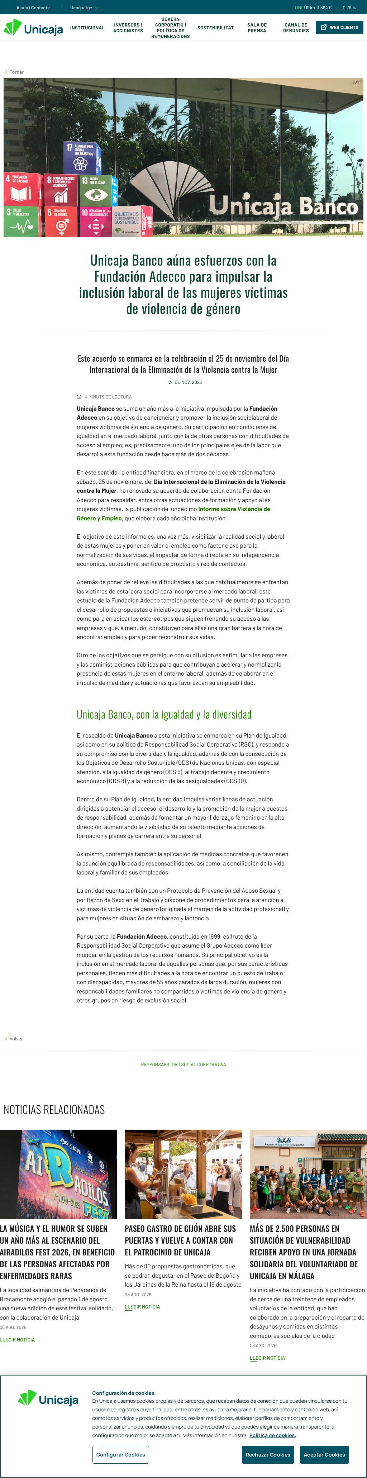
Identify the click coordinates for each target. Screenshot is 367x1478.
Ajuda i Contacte (33, 7)
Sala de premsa (257, 27)
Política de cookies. (272, 1435)
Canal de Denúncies (296, 27)
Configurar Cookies (121, 1454)
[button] (14, 72)
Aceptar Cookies (324, 1454)
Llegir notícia (142, 1306)
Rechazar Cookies (268, 1454)
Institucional (87, 27)
